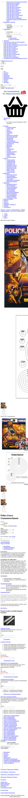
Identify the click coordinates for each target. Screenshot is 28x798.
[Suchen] (1, 86)
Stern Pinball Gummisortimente (11, 736)
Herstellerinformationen (9, 547)
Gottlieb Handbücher (12, 188)
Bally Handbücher (11, 185)
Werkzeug (6, 79)
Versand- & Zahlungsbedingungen (12, 761)
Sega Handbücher (11, 189)
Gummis (6, 74)
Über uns (6, 753)
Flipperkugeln (10, 139)
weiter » (5, 216)
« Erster (5, 213)
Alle (5, 71)
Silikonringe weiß (11, 164)
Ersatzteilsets (10, 132)
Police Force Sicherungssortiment (8, 696)
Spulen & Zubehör (11, 154)
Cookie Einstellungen (9, 763)
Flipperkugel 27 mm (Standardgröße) (9, 663)
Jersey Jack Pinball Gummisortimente (12, 727)
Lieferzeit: (3, 524)
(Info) (15, 526)
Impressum (6, 754)
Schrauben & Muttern (12, 151)
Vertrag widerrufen (5, 795)
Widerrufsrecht (7, 757)
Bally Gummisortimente (9, 718)
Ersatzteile (6, 73)
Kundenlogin (7, 29)
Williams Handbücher (12, 193)
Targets (8, 155)
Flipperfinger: (4, 531)
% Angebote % (12, 204)
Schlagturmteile (10, 149)
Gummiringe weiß (11, 162)
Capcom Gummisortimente (10, 719)
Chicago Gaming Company (10, 722)
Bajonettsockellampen (12, 177)
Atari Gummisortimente (9, 717)
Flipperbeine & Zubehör (12, 135)
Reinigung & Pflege (8, 78)
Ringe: (2, 528)
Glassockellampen (11, 176)
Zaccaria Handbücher (12, 195)
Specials (5, 81)
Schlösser (9, 150)
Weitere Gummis (10, 170)
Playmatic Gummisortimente (10, 729)
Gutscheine (6, 82)
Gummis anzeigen (11, 159)
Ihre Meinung (4, 608)
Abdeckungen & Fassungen (13, 180)
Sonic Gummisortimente (9, 733)
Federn (8, 134)
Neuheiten (6, 204)
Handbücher (6, 77)
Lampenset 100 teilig (5, 641)
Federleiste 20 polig (5, 628)
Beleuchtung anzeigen (12, 174)
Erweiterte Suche (10, 88)
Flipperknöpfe (10, 138)
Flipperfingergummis (11, 168)
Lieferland (9, 25)
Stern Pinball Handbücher (13, 192)
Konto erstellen (13, 38)
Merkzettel (6, 40)
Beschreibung (7, 546)
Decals (8, 130)
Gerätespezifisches (11, 141)
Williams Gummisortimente (10, 737)
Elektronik (9, 131)
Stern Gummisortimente (9, 734)
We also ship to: (10, 1)
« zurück (6, 215)
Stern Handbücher (11, 191)
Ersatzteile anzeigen (11, 127)
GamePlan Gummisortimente (10, 725)
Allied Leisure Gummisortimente (11, 715)
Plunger (8, 147)
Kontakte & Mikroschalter (13, 142)
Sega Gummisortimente (9, 731)
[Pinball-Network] (7, 61)
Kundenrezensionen (8, 549)
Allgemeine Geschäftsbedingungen (12, 760)
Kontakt (5, 756)
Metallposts (9, 145)
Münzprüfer (9, 146)
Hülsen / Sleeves (10, 169)
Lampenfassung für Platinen (7, 679)
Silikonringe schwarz (12, 166)
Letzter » (6, 217)
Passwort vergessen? (14, 39)
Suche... (3, 88)
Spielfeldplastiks (10, 153)
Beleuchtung (7, 75)
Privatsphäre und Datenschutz (11, 759)
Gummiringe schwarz (12, 165)
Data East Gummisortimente (10, 723)
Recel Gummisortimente (9, 730)
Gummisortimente (11, 161)
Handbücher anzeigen (12, 184)
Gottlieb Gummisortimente (10, 726)
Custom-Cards (10, 128)
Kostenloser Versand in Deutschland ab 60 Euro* (15, 58)
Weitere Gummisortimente (10, 740)
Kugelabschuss (10, 143)
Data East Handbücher (12, 187)
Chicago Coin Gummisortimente (11, 721)
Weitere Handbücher (11, 196)
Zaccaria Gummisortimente (10, 738)
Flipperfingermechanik (12, 136)
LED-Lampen (10, 178)
